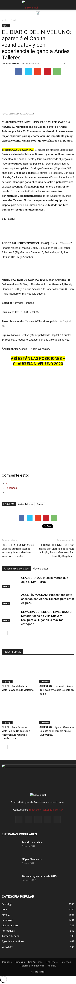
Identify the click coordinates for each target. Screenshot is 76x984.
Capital (40, 504)
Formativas (8, 930)
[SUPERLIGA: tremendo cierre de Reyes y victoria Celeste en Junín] (56, 671)
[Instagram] (28, 819)
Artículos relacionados (16, 568)
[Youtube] (57, 819)
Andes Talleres (25, 504)
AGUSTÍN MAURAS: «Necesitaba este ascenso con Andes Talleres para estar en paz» (47, 599)
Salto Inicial (12, 63)
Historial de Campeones (32, 965)
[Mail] (38, 819)
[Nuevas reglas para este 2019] (10, 880)
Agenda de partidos (13, 941)
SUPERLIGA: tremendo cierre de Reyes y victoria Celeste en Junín (56, 690)
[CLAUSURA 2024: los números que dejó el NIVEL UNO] (10, 582)
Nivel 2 (6, 914)
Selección (66, 961)
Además (52, 965)
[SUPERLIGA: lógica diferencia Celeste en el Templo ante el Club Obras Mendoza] (56, 712)
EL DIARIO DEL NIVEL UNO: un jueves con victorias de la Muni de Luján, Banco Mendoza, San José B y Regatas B (56, 550)
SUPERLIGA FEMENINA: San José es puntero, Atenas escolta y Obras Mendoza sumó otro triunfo (18, 550)
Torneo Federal (10, 936)
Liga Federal (52, 961)
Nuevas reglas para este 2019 (39, 876)
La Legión (7, 946)
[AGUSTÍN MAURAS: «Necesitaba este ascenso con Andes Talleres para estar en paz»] (10, 599)
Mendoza (7, 961)
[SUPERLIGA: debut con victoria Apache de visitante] (19, 671)
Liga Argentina (10, 925)
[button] (71, 5)
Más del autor (40, 568)
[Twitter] (47, 819)
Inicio (4, 20)
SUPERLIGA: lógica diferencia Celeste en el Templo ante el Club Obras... (56, 731)
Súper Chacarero (32, 859)
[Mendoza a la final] (10, 847)
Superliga (7, 681)
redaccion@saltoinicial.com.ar (46, 809)
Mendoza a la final (32, 842)
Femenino (7, 920)
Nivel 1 (6, 26)
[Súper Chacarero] (10, 864)
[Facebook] (18, 819)
